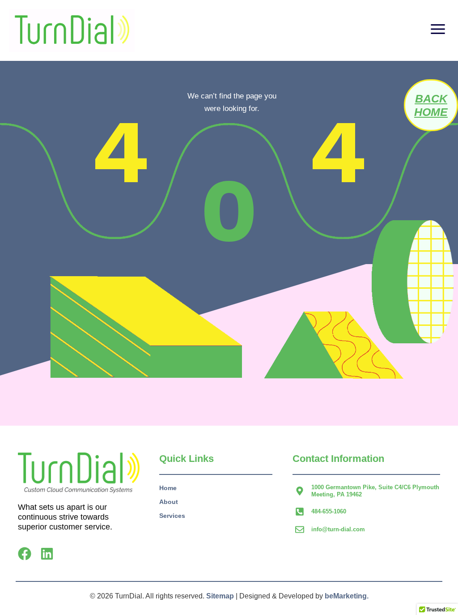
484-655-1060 (328, 511)
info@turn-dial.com (338, 529)
